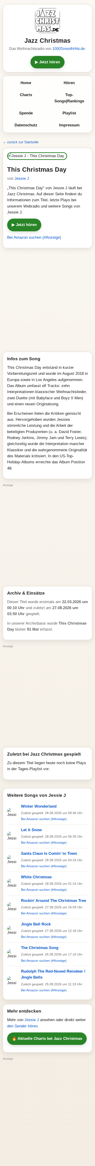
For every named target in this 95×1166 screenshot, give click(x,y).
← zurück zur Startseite (21, 142)
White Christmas (36, 877)
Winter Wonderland (38, 806)
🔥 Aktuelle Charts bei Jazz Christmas (47, 1038)
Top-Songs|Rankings (69, 98)
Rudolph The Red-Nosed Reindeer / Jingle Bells (53, 974)
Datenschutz (26, 125)
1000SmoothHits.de (68, 49)
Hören (69, 83)
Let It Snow (31, 830)
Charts (26, 95)
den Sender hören (22, 1026)
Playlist (69, 113)
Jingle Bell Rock (36, 924)
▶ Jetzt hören (47, 62)
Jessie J (22, 178)
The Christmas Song (39, 948)
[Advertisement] (47, 300)
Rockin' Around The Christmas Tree (53, 900)
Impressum (69, 125)
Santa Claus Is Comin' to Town (49, 853)
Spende (26, 113)
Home (26, 83)
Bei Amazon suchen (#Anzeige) (34, 237)
